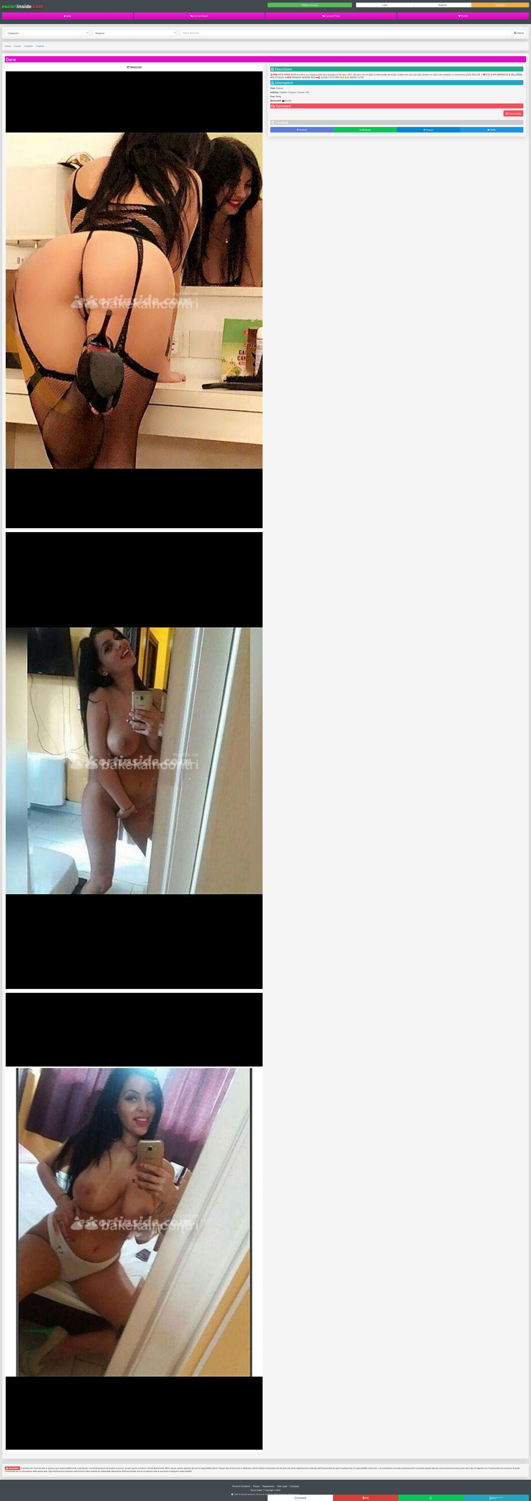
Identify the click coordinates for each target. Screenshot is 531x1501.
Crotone (40, 46)
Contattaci (294, 1486)
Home (68, 16)
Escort (17, 46)
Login (384, 5)
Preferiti (464, 16)
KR (367, 1498)
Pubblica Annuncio (310, 5)
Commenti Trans (332, 16)
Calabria (28, 46)
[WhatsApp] (431, 1498)
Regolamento (268, 1486)
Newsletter (500, 5)
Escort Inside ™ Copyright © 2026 (265, 1490)
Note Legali (282, 1486)
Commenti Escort (200, 16)
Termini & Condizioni (241, 1486)
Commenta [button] (514, 113)
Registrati (442, 5)
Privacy (256, 1486)
